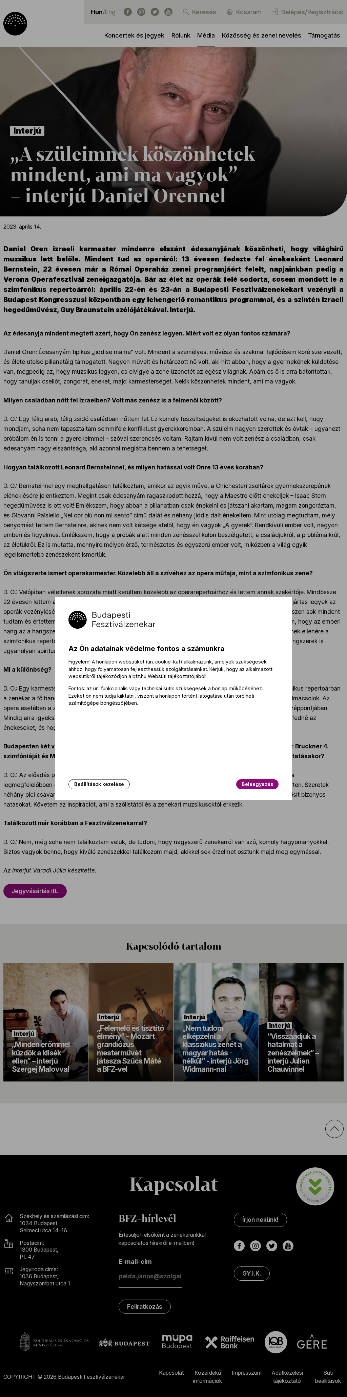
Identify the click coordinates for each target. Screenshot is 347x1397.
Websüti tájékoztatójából (176, 676)
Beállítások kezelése (99, 784)
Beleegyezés (257, 784)
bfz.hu (139, 676)
